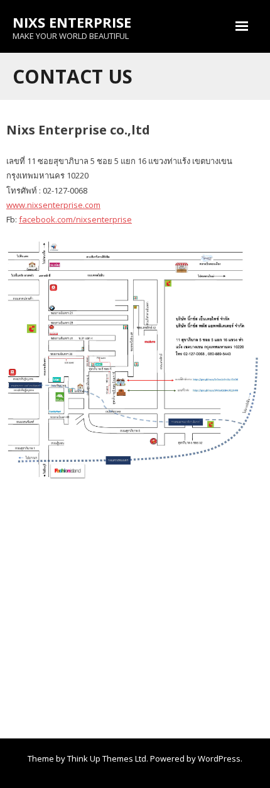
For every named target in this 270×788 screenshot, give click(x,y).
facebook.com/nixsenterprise (75, 219)
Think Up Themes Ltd (106, 758)
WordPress (219, 758)
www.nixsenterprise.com (53, 205)
